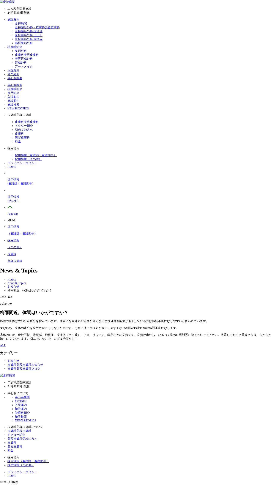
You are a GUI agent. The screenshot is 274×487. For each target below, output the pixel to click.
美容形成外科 (24, 58)
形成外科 (21, 62)
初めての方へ (24, 129)
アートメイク (24, 66)
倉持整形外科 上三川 (28, 35)
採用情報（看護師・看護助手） (36, 155)
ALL (3, 345)
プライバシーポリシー (22, 163)
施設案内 (13, 19)
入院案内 (13, 70)
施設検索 (13, 104)
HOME (11, 166)
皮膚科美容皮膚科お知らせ (25, 364)
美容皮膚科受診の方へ (22, 438)
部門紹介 (13, 74)
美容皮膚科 (22, 137)
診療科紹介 (14, 46)
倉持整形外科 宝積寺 (28, 39)
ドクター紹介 (24, 125)
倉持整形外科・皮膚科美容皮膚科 (37, 27)
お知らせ (13, 360)
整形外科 (21, 50)
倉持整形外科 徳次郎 (28, 31)
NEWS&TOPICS (18, 108)
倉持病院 (21, 23)
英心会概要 (14, 78)
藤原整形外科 (24, 43)
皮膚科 (19, 133)
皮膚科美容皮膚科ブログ (23, 368)
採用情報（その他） (28, 159)
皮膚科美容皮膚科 (27, 54)
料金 (18, 141)
